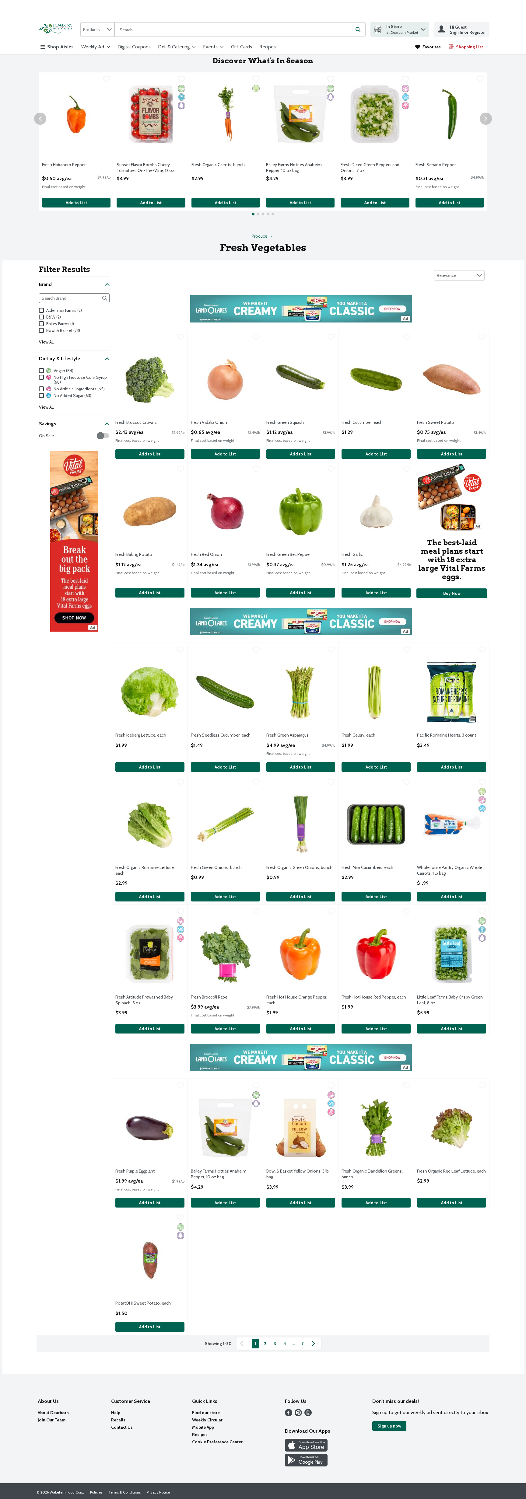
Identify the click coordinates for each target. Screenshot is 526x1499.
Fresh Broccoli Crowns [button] (139, 422)
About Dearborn (53, 1412)
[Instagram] (308, 1414)
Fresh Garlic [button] (366, 554)
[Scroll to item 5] (272, 214)
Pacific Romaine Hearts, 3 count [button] (446, 735)
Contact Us (122, 1427)
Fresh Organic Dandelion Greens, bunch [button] (372, 1174)
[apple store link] (306, 1450)
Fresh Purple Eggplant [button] (139, 1171)
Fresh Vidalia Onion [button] (215, 422)
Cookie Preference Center (217, 1442)
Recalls (118, 1420)
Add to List (76, 202)
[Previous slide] (40, 119)
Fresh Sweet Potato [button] (441, 422)
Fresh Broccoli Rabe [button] (215, 997)
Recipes (267, 47)
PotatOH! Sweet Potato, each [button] (143, 1303)
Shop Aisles (60, 47)
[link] (428, 46)
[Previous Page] (243, 1343)
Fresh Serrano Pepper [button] (440, 165)
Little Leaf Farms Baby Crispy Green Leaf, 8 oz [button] (450, 1000)
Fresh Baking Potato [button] (139, 554)
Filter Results (64, 269)
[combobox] (97, 29)
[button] (423, 28)
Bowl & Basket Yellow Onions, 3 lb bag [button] (297, 1174)
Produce (259, 236)
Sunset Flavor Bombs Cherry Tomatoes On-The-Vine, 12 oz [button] (145, 167)
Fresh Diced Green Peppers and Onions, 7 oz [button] (370, 167)
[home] (57, 29)
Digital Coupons (134, 47)
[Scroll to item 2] (258, 214)
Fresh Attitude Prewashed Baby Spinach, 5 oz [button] (144, 1000)
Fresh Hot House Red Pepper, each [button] (374, 997)
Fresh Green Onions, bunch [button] (216, 867)
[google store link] (306, 1465)
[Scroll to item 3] (263, 214)
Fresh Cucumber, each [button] (366, 422)
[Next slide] (486, 119)
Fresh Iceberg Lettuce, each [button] (140, 735)
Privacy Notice (158, 1492)
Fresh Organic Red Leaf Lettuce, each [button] (451, 1171)
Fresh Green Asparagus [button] (290, 735)
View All (46, 342)
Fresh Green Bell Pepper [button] (290, 554)
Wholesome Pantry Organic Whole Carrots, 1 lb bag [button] (449, 870)
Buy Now (452, 593)
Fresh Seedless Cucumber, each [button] (221, 735)
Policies (96, 1492)
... (293, 1343)
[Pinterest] (298, 1414)
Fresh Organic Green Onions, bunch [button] (299, 867)
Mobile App (203, 1427)
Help (115, 1412)
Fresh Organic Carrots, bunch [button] (218, 165)
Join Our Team (51, 1420)
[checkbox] (106, 80)
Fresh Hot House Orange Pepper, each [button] (296, 1000)
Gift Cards (241, 47)
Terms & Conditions (124, 1492)
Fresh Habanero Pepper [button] (66, 165)
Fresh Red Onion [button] (215, 554)
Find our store (206, 1412)
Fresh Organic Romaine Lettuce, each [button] (145, 870)
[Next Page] (315, 1343)
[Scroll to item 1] (253, 214)
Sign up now (389, 1426)
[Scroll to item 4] (267, 214)
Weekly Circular (207, 1420)
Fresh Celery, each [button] (366, 735)
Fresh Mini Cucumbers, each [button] (367, 867)
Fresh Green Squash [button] (290, 422)
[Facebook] (288, 1414)
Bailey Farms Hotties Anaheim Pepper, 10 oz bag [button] (294, 167)
